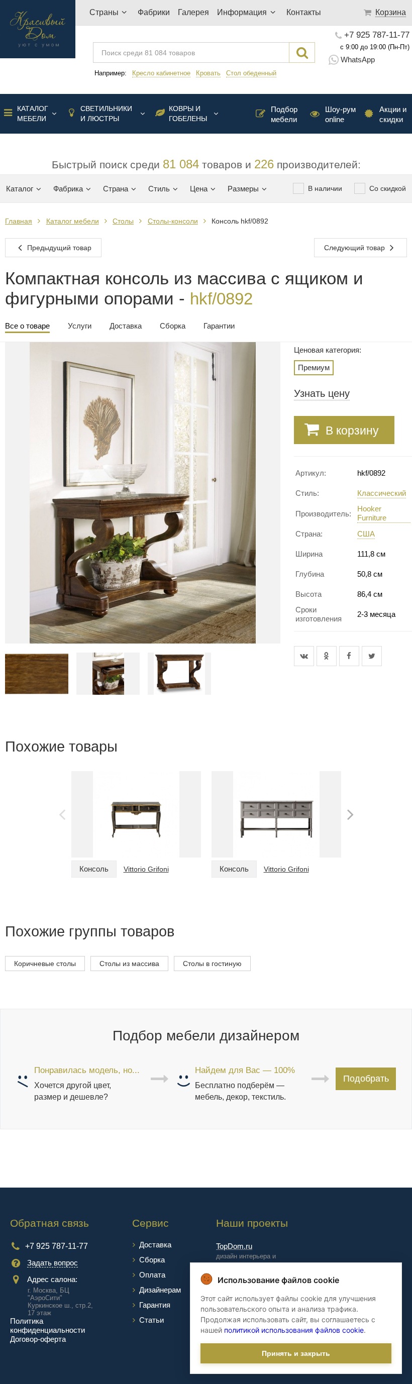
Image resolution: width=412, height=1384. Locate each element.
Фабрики (154, 12)
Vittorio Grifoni (146, 869)
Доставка (155, 1244)
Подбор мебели (284, 114)
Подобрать (366, 1079)
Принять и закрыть (296, 1353)
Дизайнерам (160, 1290)
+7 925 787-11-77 (376, 35)
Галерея (193, 12)
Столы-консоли (173, 221)
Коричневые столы (45, 964)
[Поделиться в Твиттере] (372, 656)
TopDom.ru (234, 1246)
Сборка (152, 1259)
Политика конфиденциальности (47, 1325)
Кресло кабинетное (161, 73)
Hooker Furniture (371, 513)
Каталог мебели (32, 113)
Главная (18, 221)
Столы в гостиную (212, 964)
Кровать (208, 73)
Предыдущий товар (58, 248)
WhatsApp (358, 59)
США (366, 533)
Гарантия (154, 1305)
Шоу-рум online (340, 114)
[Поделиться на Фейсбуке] (350, 656)
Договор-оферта (38, 1339)
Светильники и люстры (106, 113)
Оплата (152, 1274)
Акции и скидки (392, 114)
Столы (123, 221)
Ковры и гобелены (188, 113)
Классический (381, 493)
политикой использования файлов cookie (294, 1330)
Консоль (94, 869)
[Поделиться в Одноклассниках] (328, 656)
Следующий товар (355, 248)
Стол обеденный (251, 73)
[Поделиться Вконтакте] (305, 656)
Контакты (303, 12)
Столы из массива (129, 964)
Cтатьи (151, 1320)
